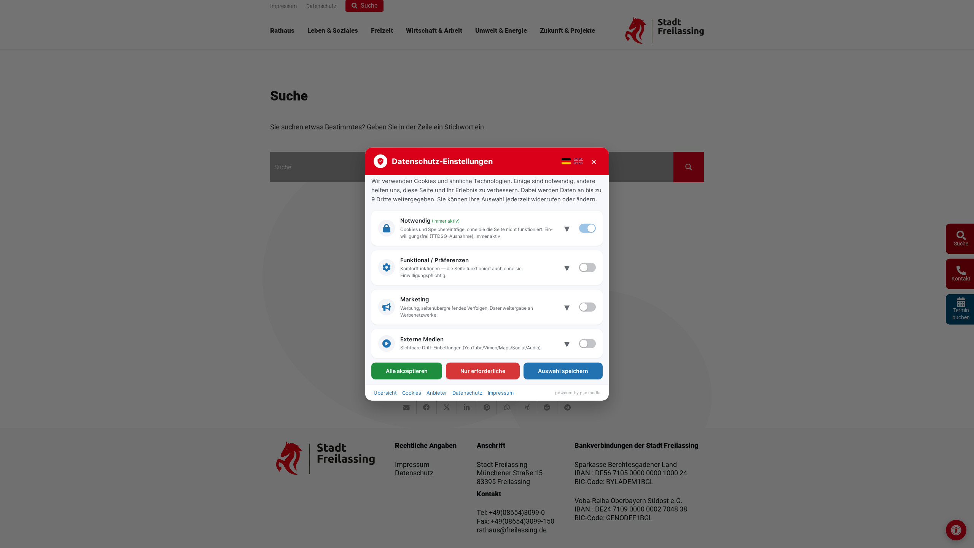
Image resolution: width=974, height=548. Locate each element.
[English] (578, 161)
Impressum (501, 392)
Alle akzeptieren (407, 370)
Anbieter (437, 392)
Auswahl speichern (563, 370)
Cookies (411, 392)
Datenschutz (467, 392)
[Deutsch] (566, 161)
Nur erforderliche (482, 370)
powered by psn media (577, 392)
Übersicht (385, 392)
